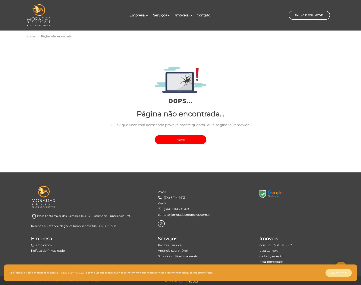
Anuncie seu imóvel (173, 250)
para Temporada (271, 262)
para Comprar (269, 250)
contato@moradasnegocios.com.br (184, 214)
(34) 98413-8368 (176, 209)
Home (181, 139)
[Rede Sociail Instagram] (161, 223)
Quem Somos (41, 245)
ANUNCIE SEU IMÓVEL (309, 15)
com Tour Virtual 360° (275, 245)
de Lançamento (271, 256)
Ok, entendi (338, 273)
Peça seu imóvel (170, 245)
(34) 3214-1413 (174, 198)
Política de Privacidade (48, 250)
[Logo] (39, 15)
